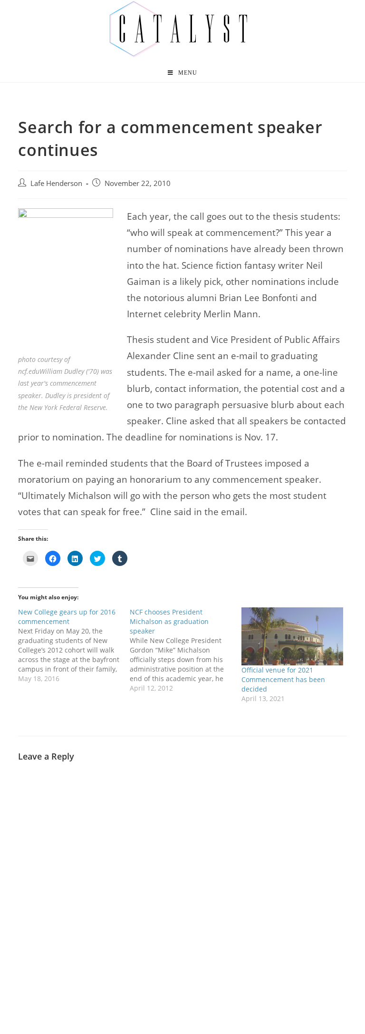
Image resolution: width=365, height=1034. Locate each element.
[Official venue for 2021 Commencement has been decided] (292, 636)
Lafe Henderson (56, 183)
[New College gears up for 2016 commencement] (74, 645)
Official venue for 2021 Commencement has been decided (283, 679)
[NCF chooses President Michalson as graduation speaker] (185, 650)
